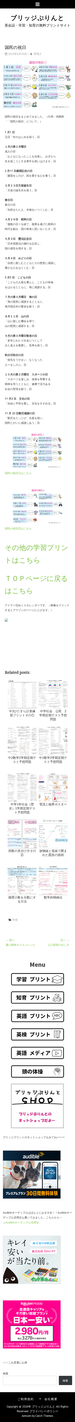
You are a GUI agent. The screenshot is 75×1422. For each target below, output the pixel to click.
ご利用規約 (26, 1399)
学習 (15, 920)
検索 (5, 1373)
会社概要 (51, 1399)
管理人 (38, 54)
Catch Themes (44, 1416)
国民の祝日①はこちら (18, 473)
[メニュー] (38, 4)
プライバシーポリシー (43, 1411)
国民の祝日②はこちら (18, 528)
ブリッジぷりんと (37, 17)
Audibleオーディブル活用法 (22, 1222)
